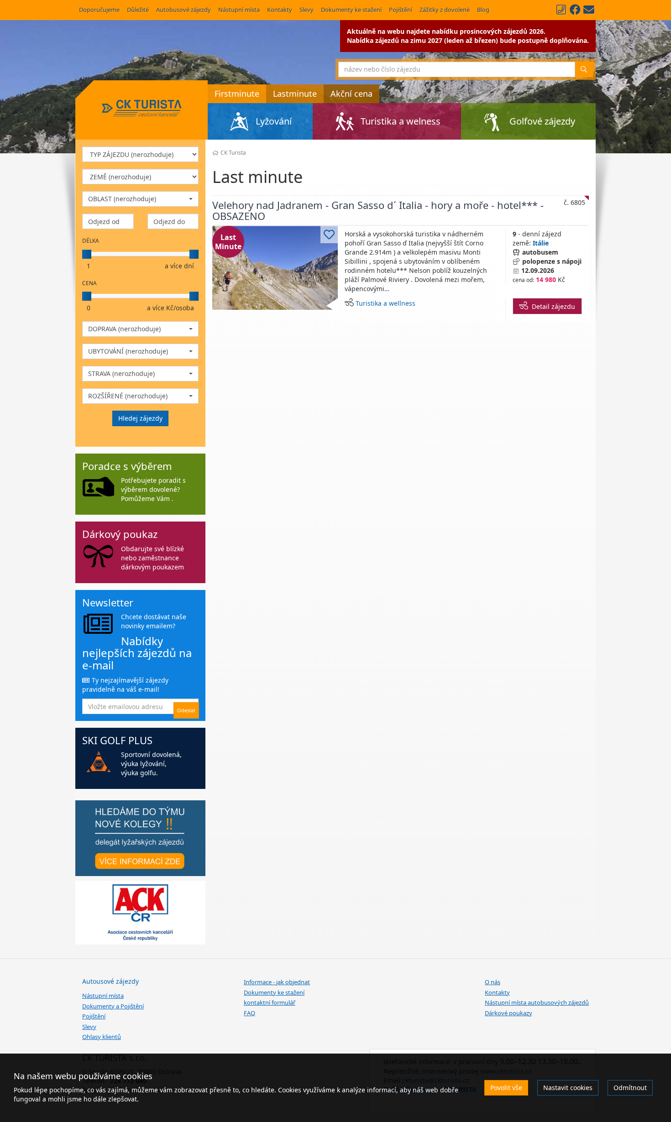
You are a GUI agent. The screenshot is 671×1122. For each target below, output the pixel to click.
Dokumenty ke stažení (351, 9)
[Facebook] (575, 10)
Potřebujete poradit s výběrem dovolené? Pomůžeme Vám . (153, 489)
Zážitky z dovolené (444, 9)
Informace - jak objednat (277, 982)
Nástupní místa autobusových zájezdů (537, 1002)
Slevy (306, 9)
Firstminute (237, 93)
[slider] (86, 254)
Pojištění (400, 9)
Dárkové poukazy (508, 1013)
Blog (483, 9)
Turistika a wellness (385, 303)
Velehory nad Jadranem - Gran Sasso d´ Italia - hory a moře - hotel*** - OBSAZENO (378, 210)
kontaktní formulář (269, 1002)
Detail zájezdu (551, 306)
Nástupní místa (239, 9)
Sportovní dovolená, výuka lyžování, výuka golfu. (151, 763)
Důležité (138, 9)
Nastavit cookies (567, 1087)
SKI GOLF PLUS (117, 740)
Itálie (541, 243)
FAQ (249, 1013)
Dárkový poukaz (119, 534)
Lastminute (295, 93)
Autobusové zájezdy (183, 9)
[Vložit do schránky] (329, 234)
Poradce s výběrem (127, 466)
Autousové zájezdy (110, 981)
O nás (492, 982)
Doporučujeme (99, 9)
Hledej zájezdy (140, 418)
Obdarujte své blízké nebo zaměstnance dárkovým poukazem (152, 557)
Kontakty (279, 9)
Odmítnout (630, 1087)
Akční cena (351, 93)
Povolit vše (506, 1087)
